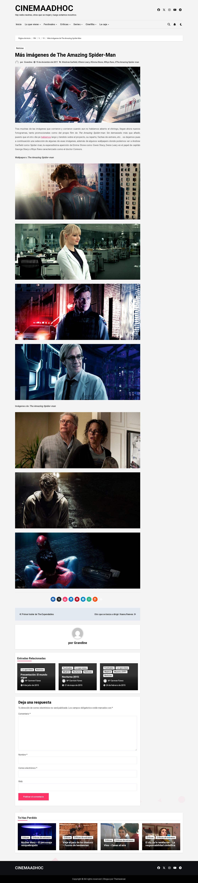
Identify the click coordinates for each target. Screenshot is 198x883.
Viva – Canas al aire (115, 845)
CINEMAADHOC (44, 8)
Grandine (28, 62)
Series (77, 24)
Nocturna (77, 672)
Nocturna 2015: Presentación (70, 678)
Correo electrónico (27, 768)
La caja (104, 24)
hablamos (46, 137)
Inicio (18, 24)
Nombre (22, 754)
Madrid (66, 672)
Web (20, 781)
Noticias (20, 48)
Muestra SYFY (120, 672)
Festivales (50, 24)
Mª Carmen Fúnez (33, 681)
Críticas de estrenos (41, 837)
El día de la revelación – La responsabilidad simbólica (160, 844)
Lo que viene (32, 24)
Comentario (24, 714)
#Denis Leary (84, 62)
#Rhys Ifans (109, 62)
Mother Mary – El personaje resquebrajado (36, 844)
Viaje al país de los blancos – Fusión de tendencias (78, 844)
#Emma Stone (96, 62)
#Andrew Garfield (69, 62)
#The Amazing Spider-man (127, 62)
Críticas (64, 24)
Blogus (106, 879)
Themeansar (119, 879)
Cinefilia (90, 24)
